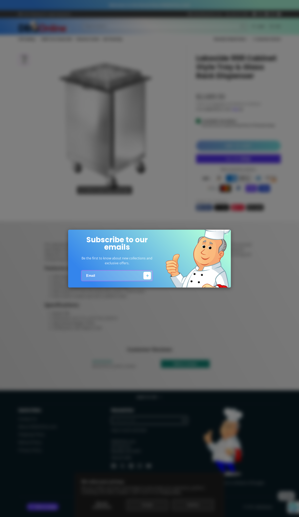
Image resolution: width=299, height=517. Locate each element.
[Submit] (147, 275)
